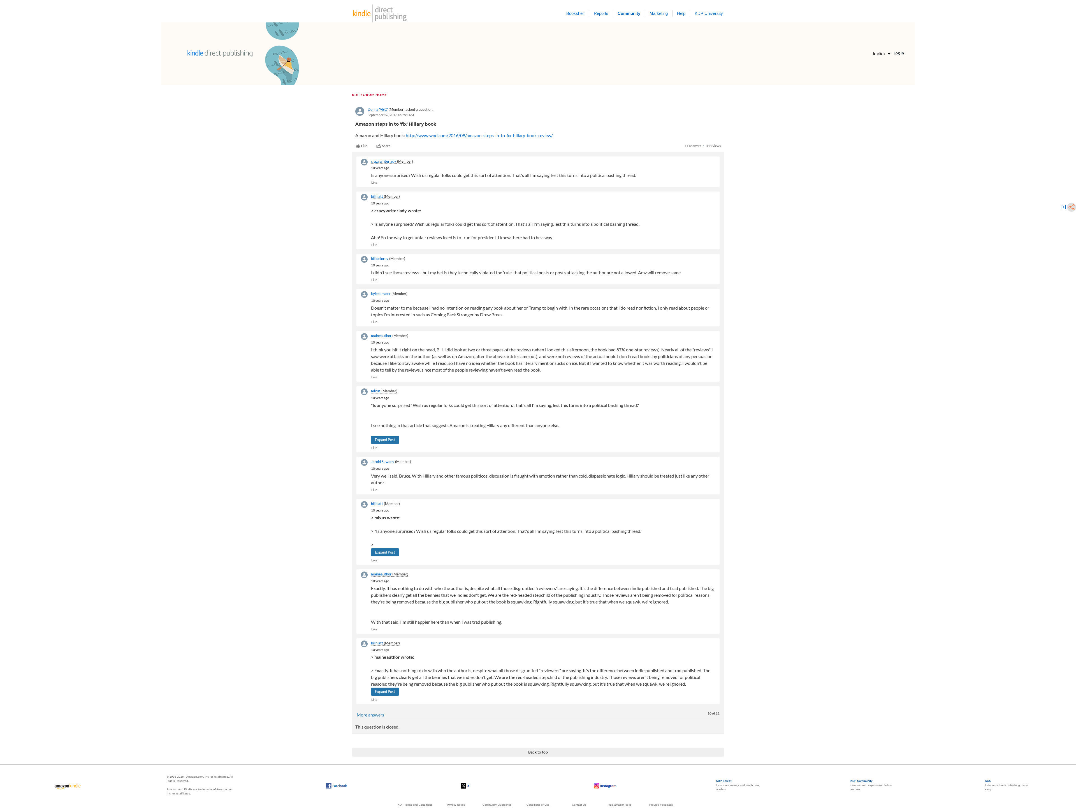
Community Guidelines (497, 804)
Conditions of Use (538, 804)
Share (386, 146)
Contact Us (579, 804)
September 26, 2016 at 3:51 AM (391, 115)
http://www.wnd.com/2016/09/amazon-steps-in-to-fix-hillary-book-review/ (479, 135)
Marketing (659, 13)
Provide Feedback (661, 804)
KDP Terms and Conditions (415, 804)
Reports (601, 13)
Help (681, 13)
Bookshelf (575, 13)
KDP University (709, 13)
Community (629, 13)
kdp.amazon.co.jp (620, 804)
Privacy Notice (456, 804)
